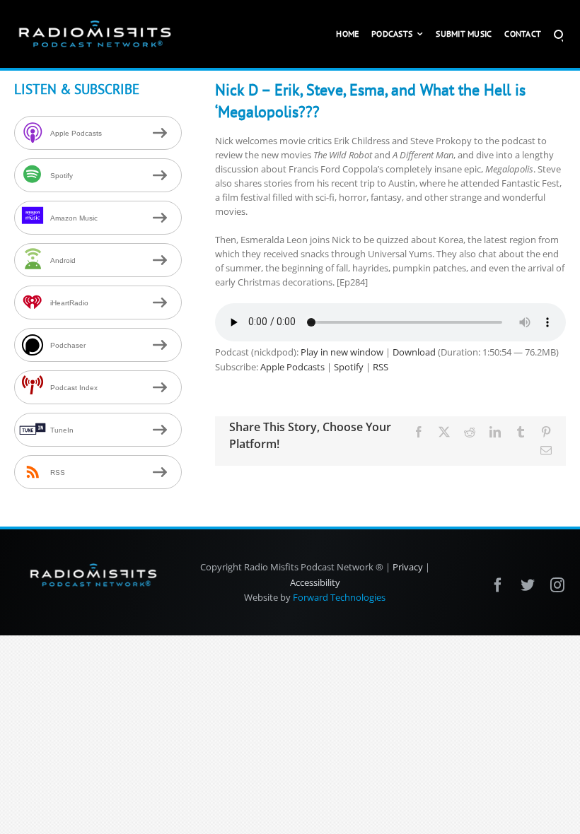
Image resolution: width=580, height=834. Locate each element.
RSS (380, 366)
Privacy (408, 566)
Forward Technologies (339, 597)
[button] (558, 34)
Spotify (349, 366)
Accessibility (315, 582)
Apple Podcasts (292, 366)
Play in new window (342, 352)
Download (414, 352)
